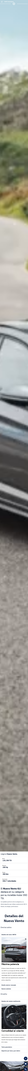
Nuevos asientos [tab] (6, 989)
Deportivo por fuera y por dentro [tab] (11, 1051)
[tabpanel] (14, 960)
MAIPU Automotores (9, 1)
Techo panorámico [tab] (7, 1047)
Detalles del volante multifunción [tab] (11, 1001)
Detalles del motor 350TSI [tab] (9, 934)
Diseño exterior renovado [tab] (9, 985)
